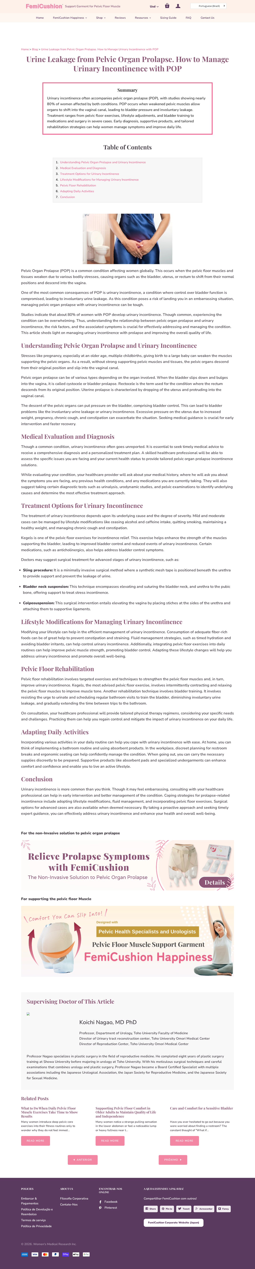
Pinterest (111, 1208)
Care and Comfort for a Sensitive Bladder (201, 1108)
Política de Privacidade (36, 1226)
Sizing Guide (168, 18)
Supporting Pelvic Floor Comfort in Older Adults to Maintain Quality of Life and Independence (126, 1112)
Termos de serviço (33, 1220)
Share (153, 1208)
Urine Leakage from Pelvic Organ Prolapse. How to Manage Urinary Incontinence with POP (99, 49)
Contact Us (207, 18)
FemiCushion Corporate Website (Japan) (173, 1222)
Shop (99, 18)
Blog (35, 49)
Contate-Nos (69, 1205)
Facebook (111, 1202)
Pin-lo (169, 1208)
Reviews (120, 18)
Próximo (171, 1160)
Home (40, 18)
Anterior (84, 1160)
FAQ (188, 18)
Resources (141, 18)
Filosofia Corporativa (74, 1199)
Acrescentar (205, 1208)
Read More (35, 1141)
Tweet (186, 1208)
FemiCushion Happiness (68, 18)
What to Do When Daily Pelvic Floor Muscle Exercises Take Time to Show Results (49, 1112)
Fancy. (225, 1208)
